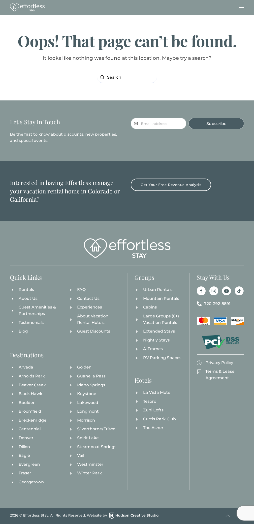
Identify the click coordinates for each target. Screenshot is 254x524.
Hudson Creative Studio (137, 515)
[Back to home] (27, 7)
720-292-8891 (217, 303)
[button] (241, 7)
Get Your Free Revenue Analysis (171, 185)
